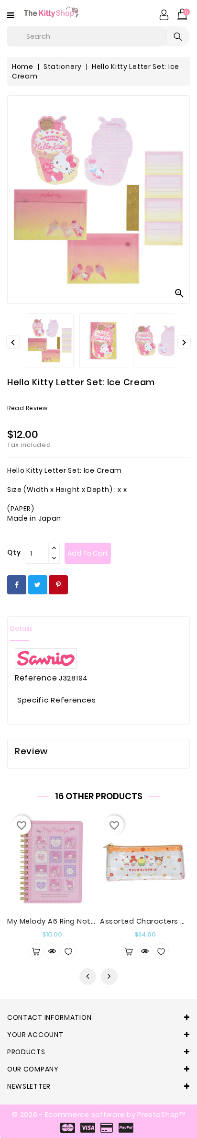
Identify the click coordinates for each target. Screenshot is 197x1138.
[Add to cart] (36, 951)
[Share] (16, 584)
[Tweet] (37, 584)
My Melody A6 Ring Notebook (60, 921)
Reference (36, 678)
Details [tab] (21, 628)
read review (27, 408)
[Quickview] (52, 951)
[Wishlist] (68, 951)
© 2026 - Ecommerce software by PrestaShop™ (98, 1114)
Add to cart (87, 553)
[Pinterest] (58, 584)
